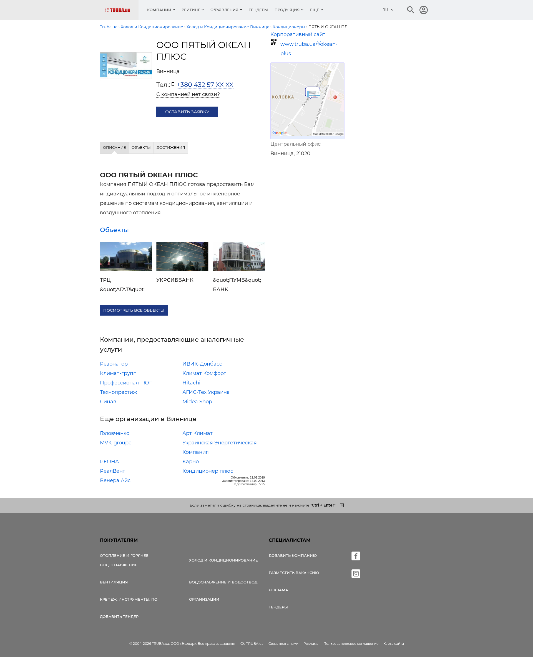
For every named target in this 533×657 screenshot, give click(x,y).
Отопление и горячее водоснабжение (124, 560)
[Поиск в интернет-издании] (411, 10)
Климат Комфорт (204, 373)
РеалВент (112, 471)
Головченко (114, 433)
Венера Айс (115, 480)
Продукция (287, 9)
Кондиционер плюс (207, 471)
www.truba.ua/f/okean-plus (309, 49)
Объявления (224, 9)
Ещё (314, 9)
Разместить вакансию (294, 572)
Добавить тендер (119, 616)
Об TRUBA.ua (251, 643)
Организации (204, 599)
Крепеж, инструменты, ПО (128, 599)
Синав (108, 402)
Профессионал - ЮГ (126, 383)
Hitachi (191, 383)
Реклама (278, 590)
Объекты (114, 230)
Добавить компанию (293, 555)
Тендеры (258, 9)
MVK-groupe (116, 443)
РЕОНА (109, 462)
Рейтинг (191, 9)
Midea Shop (197, 402)
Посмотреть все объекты (133, 310)
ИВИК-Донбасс (202, 364)
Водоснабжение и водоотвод (223, 582)
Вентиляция (114, 582)
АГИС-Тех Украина (206, 392)
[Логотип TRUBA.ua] (121, 10)
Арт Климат (197, 433)
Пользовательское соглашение (350, 643)
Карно (190, 462)
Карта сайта (393, 643)
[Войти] (424, 10)
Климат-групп (118, 373)
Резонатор (114, 364)
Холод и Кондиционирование (223, 560)
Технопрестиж (118, 392)
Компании (159, 9)
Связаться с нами (283, 643)
